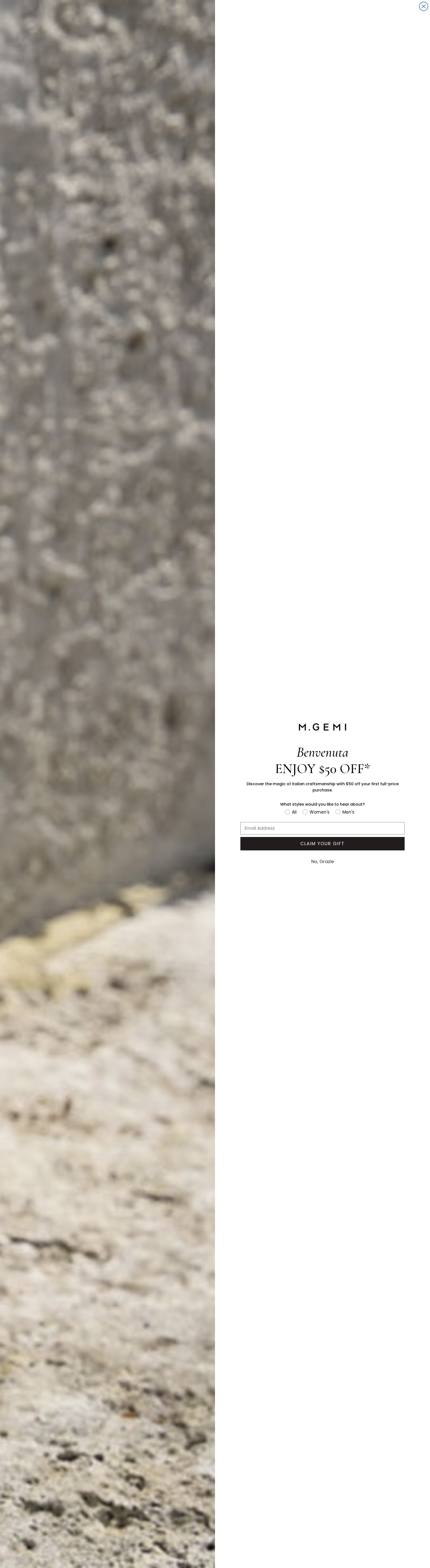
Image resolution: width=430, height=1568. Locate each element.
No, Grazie (322, 861)
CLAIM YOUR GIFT (322, 843)
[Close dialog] (423, 6)
